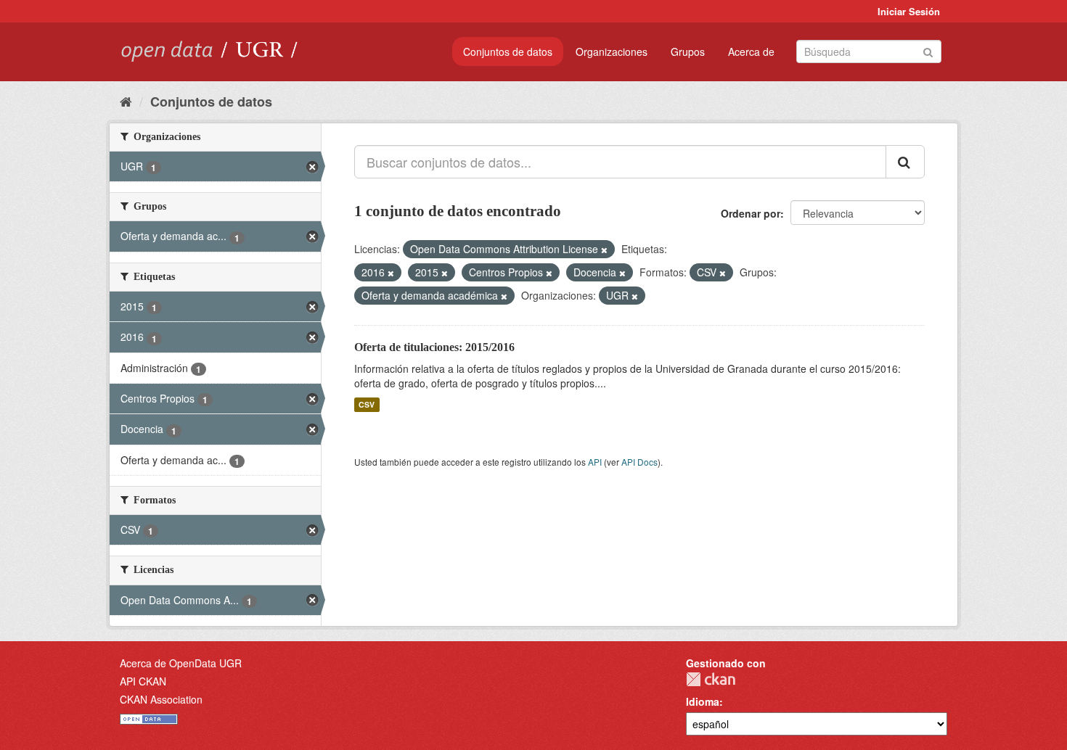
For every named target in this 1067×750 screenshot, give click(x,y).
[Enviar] (928, 50)
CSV (367, 404)
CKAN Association (161, 699)
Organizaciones (611, 51)
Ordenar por (750, 213)
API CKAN (143, 681)
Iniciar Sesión (909, 11)
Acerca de (751, 51)
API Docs (639, 462)
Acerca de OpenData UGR (181, 663)
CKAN (710, 679)
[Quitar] (604, 249)
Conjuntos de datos (507, 51)
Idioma (702, 701)
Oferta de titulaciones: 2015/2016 (434, 347)
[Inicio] (126, 100)
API (595, 462)
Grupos (688, 51)
